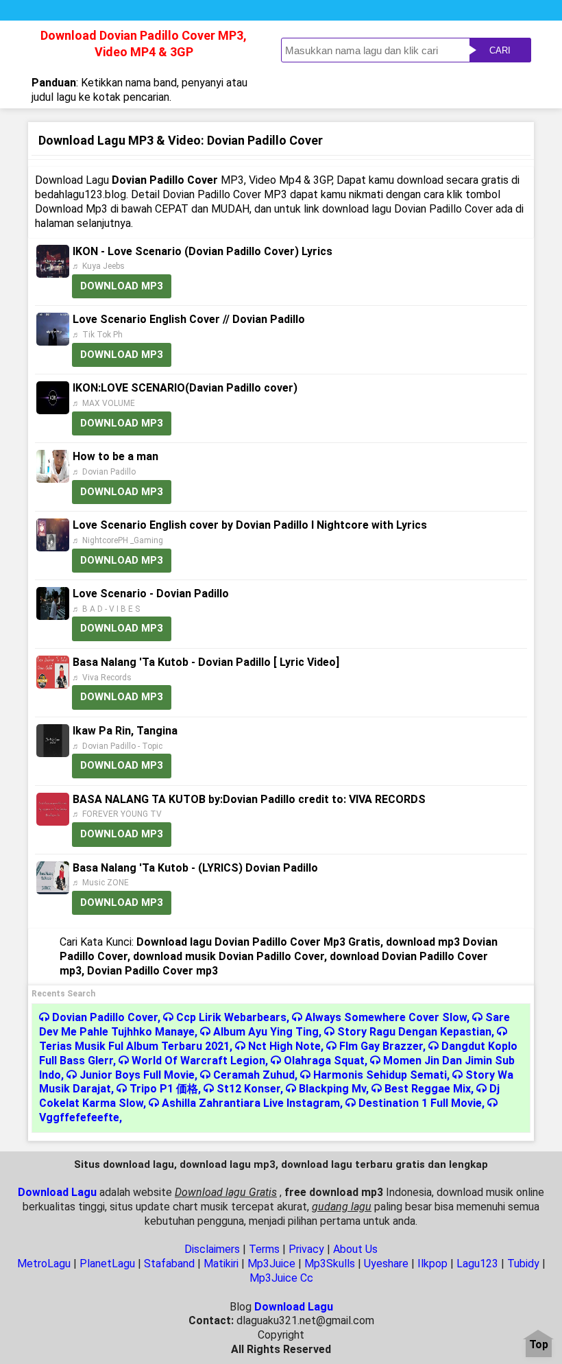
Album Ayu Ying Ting (266, 1031)
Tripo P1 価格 (164, 1088)
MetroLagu (44, 1263)
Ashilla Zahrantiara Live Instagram (251, 1103)
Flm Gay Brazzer (381, 1046)
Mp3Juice (271, 1263)
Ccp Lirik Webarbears (231, 1017)
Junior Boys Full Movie (137, 1074)
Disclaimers (212, 1249)
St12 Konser (248, 1088)
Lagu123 (477, 1263)
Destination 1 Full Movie (420, 1103)
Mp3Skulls (329, 1263)
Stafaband (169, 1263)
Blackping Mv (332, 1088)
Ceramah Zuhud (254, 1074)
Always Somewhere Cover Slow (386, 1017)
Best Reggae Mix (427, 1088)
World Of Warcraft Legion (198, 1060)
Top (538, 1345)
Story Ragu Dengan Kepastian (414, 1031)
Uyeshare (386, 1263)
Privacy (306, 1249)
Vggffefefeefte (79, 1117)
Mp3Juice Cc (281, 1277)
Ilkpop (432, 1263)
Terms (264, 1249)
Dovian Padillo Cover (105, 1017)
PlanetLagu (107, 1263)
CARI (500, 50)
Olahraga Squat (324, 1060)
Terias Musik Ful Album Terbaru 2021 (134, 1046)
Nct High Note (284, 1046)
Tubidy (523, 1263)
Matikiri (221, 1263)
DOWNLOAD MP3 (121, 286)
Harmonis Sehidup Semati (380, 1074)
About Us (355, 1249)
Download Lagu (57, 1192)
